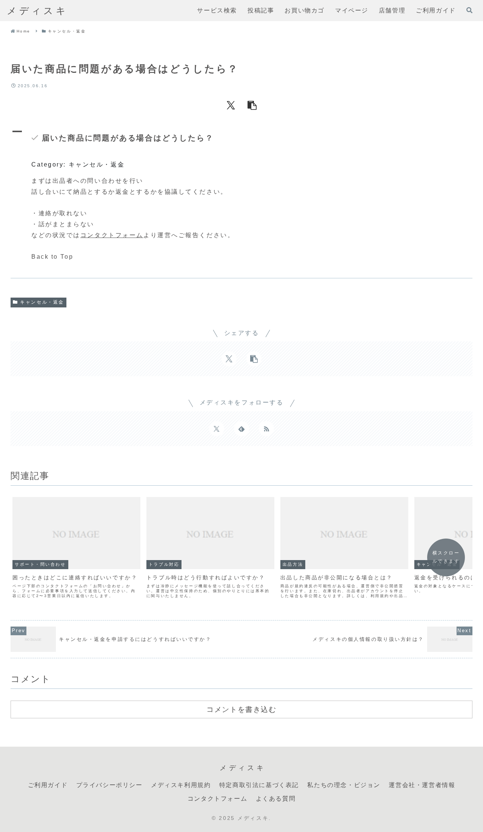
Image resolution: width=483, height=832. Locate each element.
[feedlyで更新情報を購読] (241, 428)
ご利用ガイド (48, 785)
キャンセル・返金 (42, 302)
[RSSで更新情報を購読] (266, 428)
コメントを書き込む (241, 709)
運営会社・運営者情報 (422, 785)
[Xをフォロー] (216, 428)
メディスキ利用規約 (181, 785)
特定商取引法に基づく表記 (259, 785)
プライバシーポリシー (109, 785)
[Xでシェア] (230, 105)
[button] (252, 105)
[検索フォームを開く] (469, 10)
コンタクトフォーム (111, 235)
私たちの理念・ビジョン (343, 785)
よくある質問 (276, 798)
